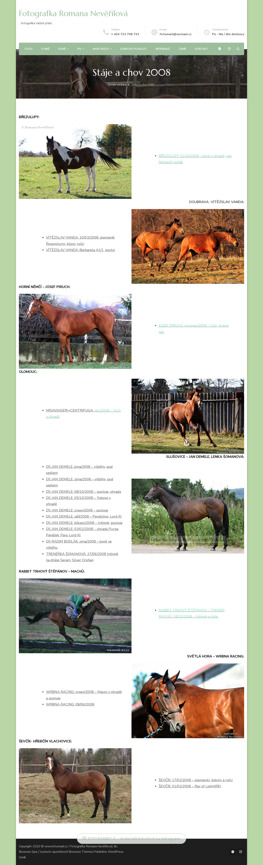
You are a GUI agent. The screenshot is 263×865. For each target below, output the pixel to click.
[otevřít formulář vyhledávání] (238, 49)
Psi (79, 49)
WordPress (115, 852)
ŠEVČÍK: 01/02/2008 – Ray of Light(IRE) (190, 786)
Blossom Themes (81, 852)
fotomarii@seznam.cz (176, 34)
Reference (163, 49)
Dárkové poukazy (133, 49)
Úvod (29, 49)
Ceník (182, 49)
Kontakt (201, 49)
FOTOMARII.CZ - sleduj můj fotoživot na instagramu (134, 838)
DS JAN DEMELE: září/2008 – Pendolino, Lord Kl (84, 516)
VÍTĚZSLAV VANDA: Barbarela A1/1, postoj (80, 250)
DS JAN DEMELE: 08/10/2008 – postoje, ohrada (83, 491)
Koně (62, 49)
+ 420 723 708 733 (125, 34)
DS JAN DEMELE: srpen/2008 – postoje (77, 510)
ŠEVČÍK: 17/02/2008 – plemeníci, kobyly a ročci (196, 780)
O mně (45, 49)
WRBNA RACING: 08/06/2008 (70, 704)
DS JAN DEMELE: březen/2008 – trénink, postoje (84, 522)
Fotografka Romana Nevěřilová (73, 13)
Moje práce (101, 49)
